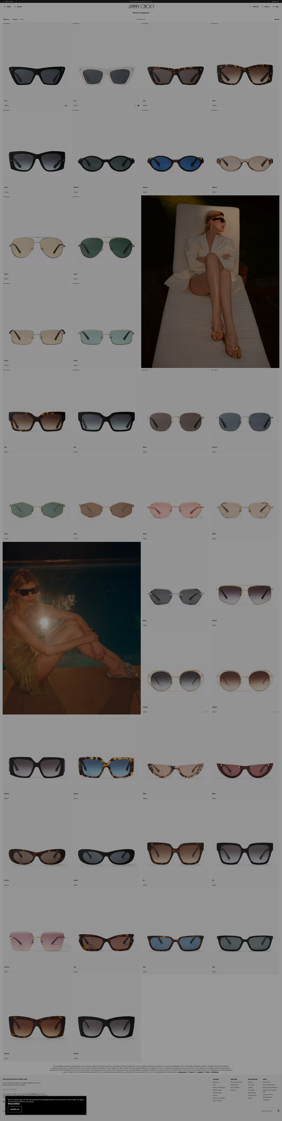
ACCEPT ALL (14, 1109)
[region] (45, 1105)
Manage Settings (14, 1104)
